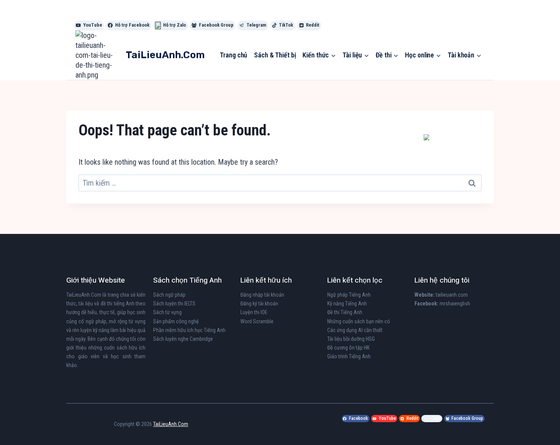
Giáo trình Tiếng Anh (349, 356)
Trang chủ (233, 55)
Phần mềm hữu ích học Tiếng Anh (189, 330)
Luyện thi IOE (253, 312)
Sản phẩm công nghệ (176, 321)
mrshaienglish (455, 303)
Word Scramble (257, 321)
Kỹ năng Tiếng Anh (347, 303)
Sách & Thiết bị (275, 55)
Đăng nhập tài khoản (262, 295)
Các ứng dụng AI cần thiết (354, 330)
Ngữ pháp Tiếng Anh (349, 295)
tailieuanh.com (452, 295)
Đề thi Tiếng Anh (344, 312)
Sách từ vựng (167, 312)
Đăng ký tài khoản (259, 303)
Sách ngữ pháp (169, 295)
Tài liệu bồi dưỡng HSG (351, 339)
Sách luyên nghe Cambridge (183, 339)
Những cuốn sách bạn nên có (358, 321)
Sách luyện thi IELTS (174, 303)
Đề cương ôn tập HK (348, 348)
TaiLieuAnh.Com (83, 295)
